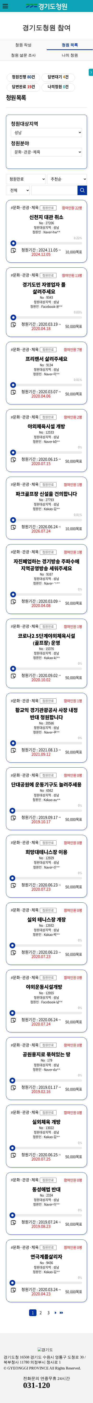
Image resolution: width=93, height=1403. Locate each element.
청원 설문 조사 (23, 55)
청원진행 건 (23, 77)
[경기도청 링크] (45, 1349)
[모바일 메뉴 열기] (5, 6)
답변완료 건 (23, 87)
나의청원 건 (58, 87)
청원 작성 (23, 45)
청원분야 (20, 143)
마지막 (61, 1314)
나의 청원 (70, 55)
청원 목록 (70, 45)
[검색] (82, 190)
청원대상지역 (24, 123)
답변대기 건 (58, 77)
